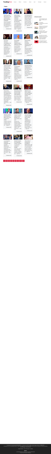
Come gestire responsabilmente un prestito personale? (43, 23)
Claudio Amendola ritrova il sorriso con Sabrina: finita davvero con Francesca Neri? (7, 68)
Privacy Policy (22, 452)
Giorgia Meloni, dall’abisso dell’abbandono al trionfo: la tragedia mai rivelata (17, 69)
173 (20, 160)
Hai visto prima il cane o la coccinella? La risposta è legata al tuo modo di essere (43, 41)
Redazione (29, 452)
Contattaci (31, 448)
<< (4, 160)
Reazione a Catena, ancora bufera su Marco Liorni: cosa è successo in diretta (7, 117)
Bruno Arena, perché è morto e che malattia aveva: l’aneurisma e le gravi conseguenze (7, 93)
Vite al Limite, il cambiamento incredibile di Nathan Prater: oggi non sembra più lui (28, 143)
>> (23, 160)
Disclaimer (26, 452)
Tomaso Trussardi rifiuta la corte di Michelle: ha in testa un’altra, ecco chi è (17, 117)
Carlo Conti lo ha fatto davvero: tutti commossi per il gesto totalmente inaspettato (7, 18)
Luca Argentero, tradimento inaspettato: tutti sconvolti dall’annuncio (7, 143)
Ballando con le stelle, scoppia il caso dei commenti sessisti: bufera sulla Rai (28, 93)
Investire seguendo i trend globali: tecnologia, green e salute (43, 19)
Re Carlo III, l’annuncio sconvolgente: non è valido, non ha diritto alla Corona (7, 43)
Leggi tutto (7, 26)
